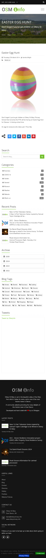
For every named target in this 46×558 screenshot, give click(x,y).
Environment (17, 291)
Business (23, 171)
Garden (23, 178)
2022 (7, 271)
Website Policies (7, 497)
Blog (8, 35)
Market (6, 298)
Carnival (7, 288)
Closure (35, 288)
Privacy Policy (24, 556)
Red (37, 298)
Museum (23, 186)
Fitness (6, 295)
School (12, 302)
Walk (30, 305)
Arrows (6, 284)
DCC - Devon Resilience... (18, 220)
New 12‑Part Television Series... (20, 212)
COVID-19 (23, 175)
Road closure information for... (20, 238)
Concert (6, 291)
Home (3, 35)
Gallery (4, 491)
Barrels (14, 284)
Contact (4, 485)
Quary (30, 298)
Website (23, 194)
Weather (23, 190)
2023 (7, 266)
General (23, 182)
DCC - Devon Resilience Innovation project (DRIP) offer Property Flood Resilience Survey (25, 439)
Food (14, 295)
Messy (14, 298)
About (3, 479)
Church (26, 288)
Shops (31, 302)
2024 (7, 261)
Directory (4, 488)
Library (39, 295)
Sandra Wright (26, 57)
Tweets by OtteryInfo (8, 318)
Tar (15, 305)
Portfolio (4, 494)
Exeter (27, 291)
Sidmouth (7, 305)
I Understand (40, 553)
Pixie (22, 298)
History (31, 295)
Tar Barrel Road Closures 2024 (20, 229)
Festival (36, 291)
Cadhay (33, 284)
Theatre (22, 305)
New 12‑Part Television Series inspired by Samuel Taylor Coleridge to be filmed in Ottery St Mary (26, 426)
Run (5, 302)
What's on (7, 60)
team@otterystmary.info (14, 517)
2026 (7, 256)
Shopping (22, 302)
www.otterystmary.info (13, 519)
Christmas (16, 288)
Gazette (22, 295)
